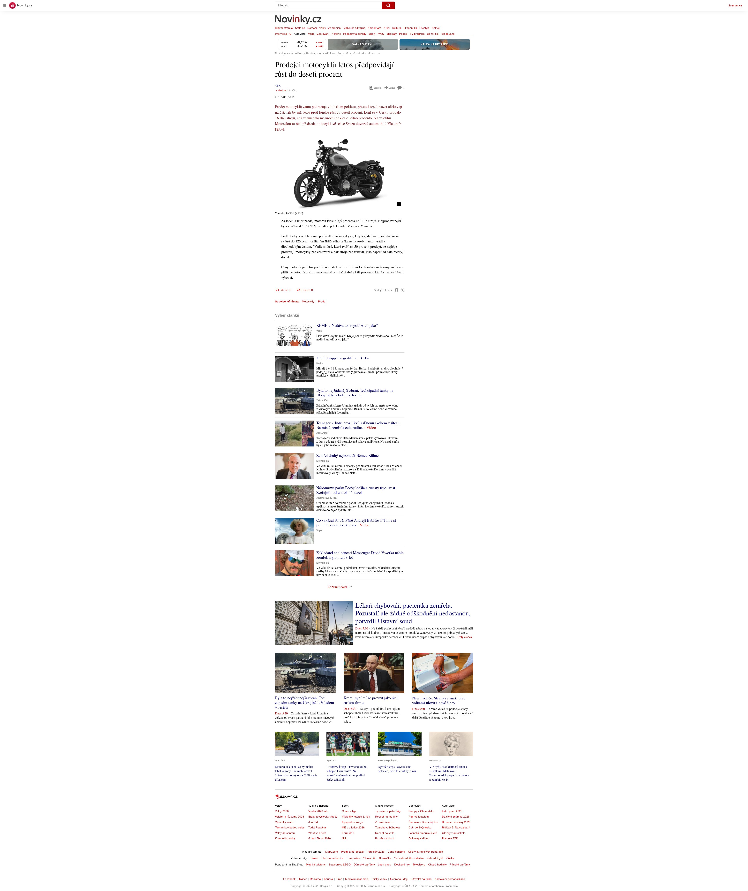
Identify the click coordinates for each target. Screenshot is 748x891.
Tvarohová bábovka (387, 827)
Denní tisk (433, 33)
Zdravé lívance (384, 822)
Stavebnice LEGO (340, 864)
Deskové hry (402, 864)
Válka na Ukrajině (354, 27)
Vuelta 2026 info (318, 811)
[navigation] (5, 5)
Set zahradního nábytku (409, 858)
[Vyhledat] (388, 5)
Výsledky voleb (284, 822)
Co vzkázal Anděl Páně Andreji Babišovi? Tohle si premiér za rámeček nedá (356, 523)
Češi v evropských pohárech (425, 851)
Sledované (448, 33)
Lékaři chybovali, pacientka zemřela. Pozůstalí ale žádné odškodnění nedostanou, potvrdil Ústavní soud (413, 613)
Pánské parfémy (460, 864)
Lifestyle (424, 27)
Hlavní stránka (284, 27)
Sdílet (391, 87)
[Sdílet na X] (402, 290)
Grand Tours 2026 (319, 838)
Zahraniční (334, 27)
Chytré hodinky (437, 864)
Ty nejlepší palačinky (388, 811)
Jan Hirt (313, 822)
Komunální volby (285, 838)
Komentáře (374, 27)
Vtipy (319, 331)
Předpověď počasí (352, 851)
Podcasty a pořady (354, 33)
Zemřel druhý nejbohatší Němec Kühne (347, 455)
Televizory (419, 864)
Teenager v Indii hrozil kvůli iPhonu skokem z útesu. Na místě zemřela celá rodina (358, 425)
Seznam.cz (735, 5)
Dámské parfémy (364, 864)
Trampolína (353, 858)
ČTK (277, 85)
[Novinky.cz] (298, 20)
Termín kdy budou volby (289, 827)
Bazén (314, 858)
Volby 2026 (282, 811)
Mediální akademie (357, 878)
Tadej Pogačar (317, 827)
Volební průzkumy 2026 (289, 816)
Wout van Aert (317, 832)
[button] (339, 173)
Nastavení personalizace (450, 878)
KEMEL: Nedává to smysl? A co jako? (347, 325)
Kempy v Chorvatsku (421, 811)
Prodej (322, 301)
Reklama (315, 878)
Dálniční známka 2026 (455, 816)
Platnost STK (450, 838)
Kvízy (381, 33)
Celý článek (465, 637)
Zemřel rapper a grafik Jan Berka (342, 358)
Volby (322, 27)
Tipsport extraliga (352, 822)
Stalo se (300, 27)
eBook (377, 87)
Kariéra (328, 878)
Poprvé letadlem (419, 816)
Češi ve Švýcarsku (420, 827)
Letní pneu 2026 (452, 811)
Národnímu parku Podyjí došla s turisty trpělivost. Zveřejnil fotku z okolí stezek (356, 490)
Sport (372, 33)
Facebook (289, 878)
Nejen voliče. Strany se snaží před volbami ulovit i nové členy (439, 700)
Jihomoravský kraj (326, 498)
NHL (344, 838)
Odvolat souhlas (421, 878)
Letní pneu (384, 864)
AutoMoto (300, 33)
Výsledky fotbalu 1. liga (356, 816)
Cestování (323, 33)
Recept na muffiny (386, 816)
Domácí (312, 27)
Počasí (403, 33)
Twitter (303, 878)
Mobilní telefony (315, 864)
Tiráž (339, 878)
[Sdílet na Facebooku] (397, 290)
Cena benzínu (396, 851)
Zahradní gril (435, 858)
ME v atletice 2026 (353, 827)
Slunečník (369, 858)
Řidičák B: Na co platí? (456, 827)
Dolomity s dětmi (419, 838)
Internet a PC (283, 33)
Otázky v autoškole (453, 832)
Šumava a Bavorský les (423, 822)
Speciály (391, 33)
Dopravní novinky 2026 (456, 822)
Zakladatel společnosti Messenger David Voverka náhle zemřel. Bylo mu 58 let (360, 555)
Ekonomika (410, 27)
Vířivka (450, 858)
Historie (336, 33)
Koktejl (436, 27)
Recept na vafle (384, 832)
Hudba (320, 363)
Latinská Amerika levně (423, 832)
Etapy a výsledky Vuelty (322, 816)
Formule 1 (348, 832)
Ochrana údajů (399, 878)
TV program (417, 33)
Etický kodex (379, 878)
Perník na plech (384, 838)
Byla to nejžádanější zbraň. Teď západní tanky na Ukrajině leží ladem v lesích (354, 393)
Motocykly (308, 301)
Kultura (396, 27)
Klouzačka (384, 858)
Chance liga (349, 811)
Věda (311, 33)
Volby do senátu (285, 832)
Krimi (387, 27)
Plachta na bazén (332, 858)
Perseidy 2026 (376, 851)
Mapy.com (331, 851)
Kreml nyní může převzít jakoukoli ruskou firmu (371, 700)
